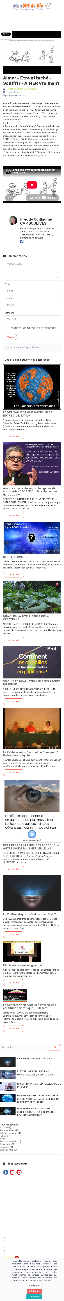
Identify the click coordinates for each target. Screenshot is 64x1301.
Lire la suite (13, 436)
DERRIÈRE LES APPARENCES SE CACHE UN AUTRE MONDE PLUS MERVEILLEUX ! (31, 847)
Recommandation (9, 1141)
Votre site (9, 313)
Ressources (6, 1144)
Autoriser (35, 1296)
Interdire (35, 1291)
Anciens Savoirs (8, 1130)
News (2, 1138)
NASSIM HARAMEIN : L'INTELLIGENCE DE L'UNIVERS (39, 1085)
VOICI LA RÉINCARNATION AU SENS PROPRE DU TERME (32, 683)
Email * (8, 284)
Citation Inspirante (9, 1133)
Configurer (34, 1285)
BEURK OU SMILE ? (15, 557)
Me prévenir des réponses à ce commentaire (33, 327)
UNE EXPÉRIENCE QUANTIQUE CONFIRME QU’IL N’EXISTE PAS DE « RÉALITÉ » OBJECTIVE (36, 1112)
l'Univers (4, 1136)
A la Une (4, 1127)
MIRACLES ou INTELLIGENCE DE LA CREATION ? (26, 618)
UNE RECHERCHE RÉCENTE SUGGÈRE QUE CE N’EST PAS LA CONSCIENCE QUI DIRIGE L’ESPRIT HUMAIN (38, 1099)
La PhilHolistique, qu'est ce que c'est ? (29, 914)
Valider (10, 337)
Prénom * (9, 298)
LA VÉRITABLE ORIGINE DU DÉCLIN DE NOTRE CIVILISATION (27, 414)
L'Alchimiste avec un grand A (22, 965)
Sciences (4, 1147)
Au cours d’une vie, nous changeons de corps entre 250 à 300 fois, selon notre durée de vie (30, 491)
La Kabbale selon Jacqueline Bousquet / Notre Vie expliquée (30, 754)
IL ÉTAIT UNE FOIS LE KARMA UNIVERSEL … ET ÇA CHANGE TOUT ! (37, 1073)
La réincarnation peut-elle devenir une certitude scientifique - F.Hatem (29, 1006)
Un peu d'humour (8, 1150)
